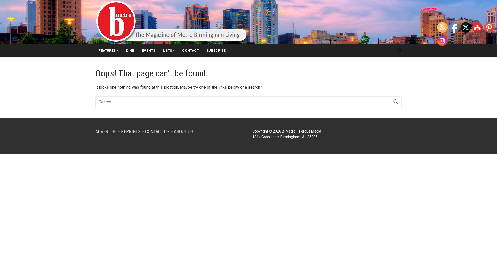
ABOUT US (183, 131)
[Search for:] (248, 101)
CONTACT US (157, 131)
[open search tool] (399, 50)
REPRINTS (131, 131)
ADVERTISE (105, 131)
